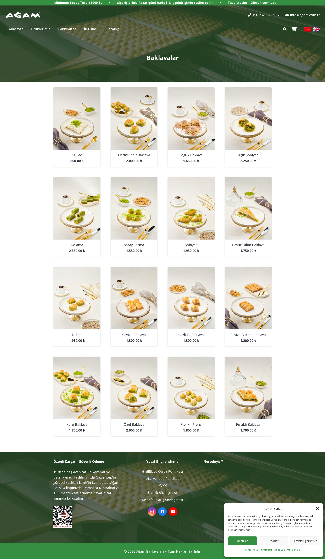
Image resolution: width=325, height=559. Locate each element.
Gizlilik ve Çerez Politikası (258, 549)
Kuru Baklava (76, 424)
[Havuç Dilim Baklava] (248, 179)
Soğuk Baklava (191, 155)
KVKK (162, 485)
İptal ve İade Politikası (162, 478)
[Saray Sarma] (134, 179)
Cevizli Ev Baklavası (191, 334)
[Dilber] (76, 269)
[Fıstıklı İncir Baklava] (134, 90)
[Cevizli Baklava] (134, 269)
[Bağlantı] (23, 15)
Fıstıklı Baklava (248, 424)
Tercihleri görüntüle (304, 541)
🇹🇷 (307, 29)
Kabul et (242, 541)
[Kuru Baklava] (76, 359)
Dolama (77, 245)
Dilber (77, 334)
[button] (317, 508)
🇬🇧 (316, 29)
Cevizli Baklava (134, 334)
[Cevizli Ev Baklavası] (191, 269)
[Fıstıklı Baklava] (248, 359)
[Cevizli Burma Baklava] (248, 269)
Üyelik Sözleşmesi (162, 492)
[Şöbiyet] (191, 179)
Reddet (274, 541)
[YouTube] (173, 511)
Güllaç (77, 155)
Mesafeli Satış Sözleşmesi (162, 500)
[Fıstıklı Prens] (191, 359)
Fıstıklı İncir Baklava (134, 155)
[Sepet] (294, 29)
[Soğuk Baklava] (191, 90)
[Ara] (285, 29)
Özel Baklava (134, 424)
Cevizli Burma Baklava (248, 334)
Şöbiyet (191, 245)
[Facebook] (162, 511)
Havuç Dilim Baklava (248, 245)
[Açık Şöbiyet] (248, 90)
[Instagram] (152, 511)
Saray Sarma (134, 245)
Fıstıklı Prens (191, 424)
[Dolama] (76, 179)
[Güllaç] (76, 90)
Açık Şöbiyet (248, 155)
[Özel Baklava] (134, 359)
